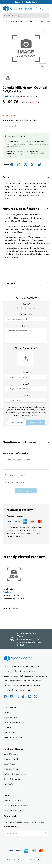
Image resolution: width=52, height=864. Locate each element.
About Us (8, 712)
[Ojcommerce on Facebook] (6, 695)
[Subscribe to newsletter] (45, 833)
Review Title (26, 314)
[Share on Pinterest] (25, 164)
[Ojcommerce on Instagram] (18, 695)
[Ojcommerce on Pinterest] (30, 695)
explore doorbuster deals (26, 2)
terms (24, 415)
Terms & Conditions (13, 779)
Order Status (10, 764)
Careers (7, 727)
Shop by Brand (11, 759)
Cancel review (16, 422)
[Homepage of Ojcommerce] (18, 8)
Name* (26, 372)
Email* (26, 384)
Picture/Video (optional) (26, 348)
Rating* (26, 304)
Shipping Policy (11, 769)
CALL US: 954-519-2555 (16, 805)
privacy (35, 415)
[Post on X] (32, 164)
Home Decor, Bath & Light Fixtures (22, 21)
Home (5, 21)
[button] (17, 307)
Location (26, 395)
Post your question (26, 491)
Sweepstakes (10, 784)
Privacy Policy (10, 717)
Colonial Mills (8, 96)
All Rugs (40, 21)
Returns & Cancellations (15, 774)
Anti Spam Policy (12, 722)
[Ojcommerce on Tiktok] (24, 695)
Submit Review (35, 422)
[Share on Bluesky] (39, 164)
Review (25, 326)
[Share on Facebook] (12, 164)
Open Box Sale (11, 754)
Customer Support (12, 800)
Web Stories (9, 732)
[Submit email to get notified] (33, 126)
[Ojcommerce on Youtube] (12, 695)
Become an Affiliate (13, 737)
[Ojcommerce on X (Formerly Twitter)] (35, 695)
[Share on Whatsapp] (18, 164)
